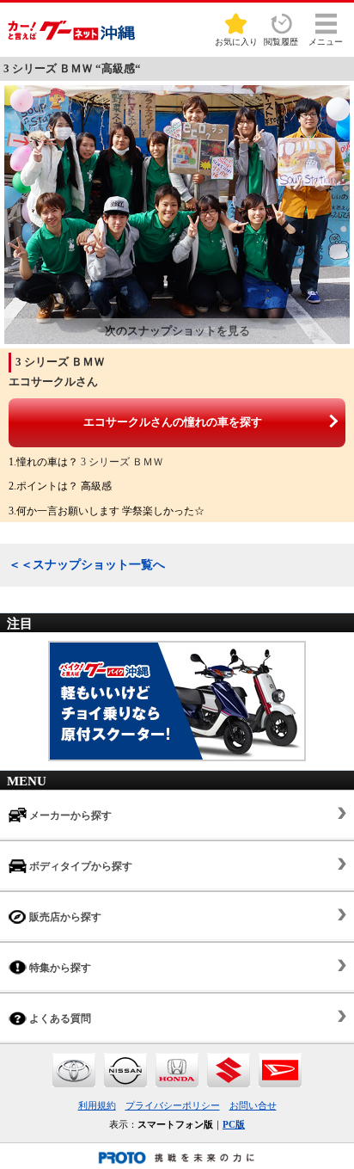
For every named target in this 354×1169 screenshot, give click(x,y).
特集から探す (59, 968)
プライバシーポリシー (172, 1105)
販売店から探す (64, 917)
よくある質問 (59, 1018)
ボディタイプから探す (79, 866)
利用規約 (97, 1105)
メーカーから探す (69, 815)
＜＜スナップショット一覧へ (87, 564)
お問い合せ (253, 1105)
